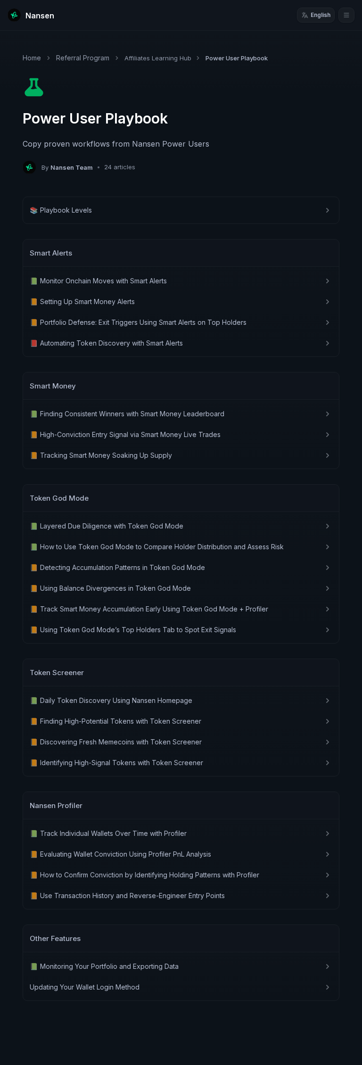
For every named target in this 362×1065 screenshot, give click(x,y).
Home (32, 58)
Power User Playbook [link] (237, 58)
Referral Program (82, 58)
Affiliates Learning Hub (157, 58)
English (320, 14)
